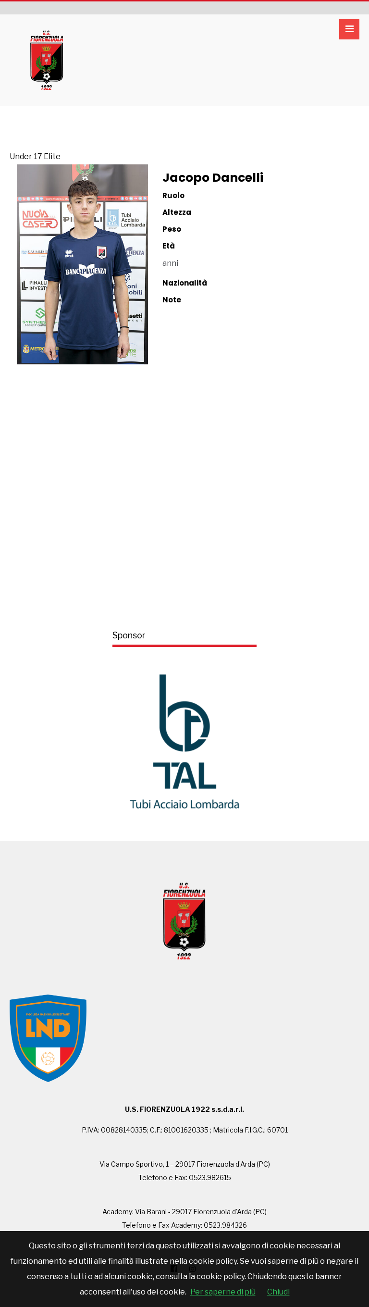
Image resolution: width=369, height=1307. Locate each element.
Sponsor (129, 635)
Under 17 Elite (35, 156)
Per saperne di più (223, 1291)
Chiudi (278, 1291)
